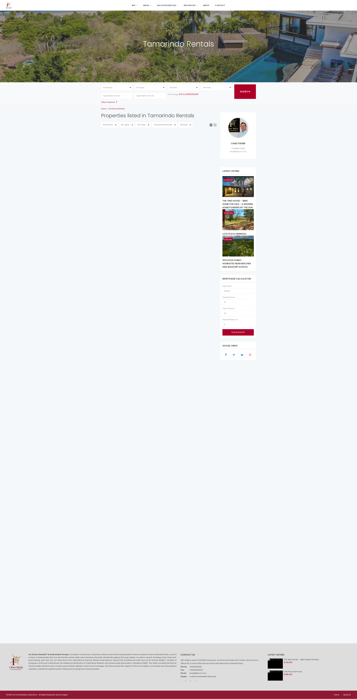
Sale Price (226, 286)
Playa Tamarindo (165, 362)
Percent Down (228, 297)
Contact (220, 5)
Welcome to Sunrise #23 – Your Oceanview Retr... (180, 203)
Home (103, 109)
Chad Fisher (161, 168)
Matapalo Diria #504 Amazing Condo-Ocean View (177, 458)
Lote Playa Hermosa (234, 233)
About (206, 5)
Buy (134, 5)
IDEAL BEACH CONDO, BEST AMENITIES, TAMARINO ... (174, 508)
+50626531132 (195, 666)
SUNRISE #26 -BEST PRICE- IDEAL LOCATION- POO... (179, 408)
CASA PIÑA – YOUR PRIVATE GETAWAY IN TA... (179, 557)
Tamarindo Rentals (158, 153)
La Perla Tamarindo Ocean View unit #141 (179, 150)
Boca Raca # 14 (160, 306)
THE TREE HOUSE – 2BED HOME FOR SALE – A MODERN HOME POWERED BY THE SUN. (237, 204)
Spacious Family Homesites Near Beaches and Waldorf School (236, 263)
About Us (347, 695)
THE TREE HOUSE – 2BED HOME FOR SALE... (302, 659)
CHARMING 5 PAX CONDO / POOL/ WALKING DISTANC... (178, 357)
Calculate (238, 332)
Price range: (173, 94)
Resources (190, 5)
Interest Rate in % (230, 319)
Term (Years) (228, 308)
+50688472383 (238, 148)
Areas (146, 5)
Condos (153, 362)
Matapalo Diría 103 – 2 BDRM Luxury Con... (179, 254)
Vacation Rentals (166, 5)
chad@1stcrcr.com (238, 151)
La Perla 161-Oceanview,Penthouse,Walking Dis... (180, 608)
